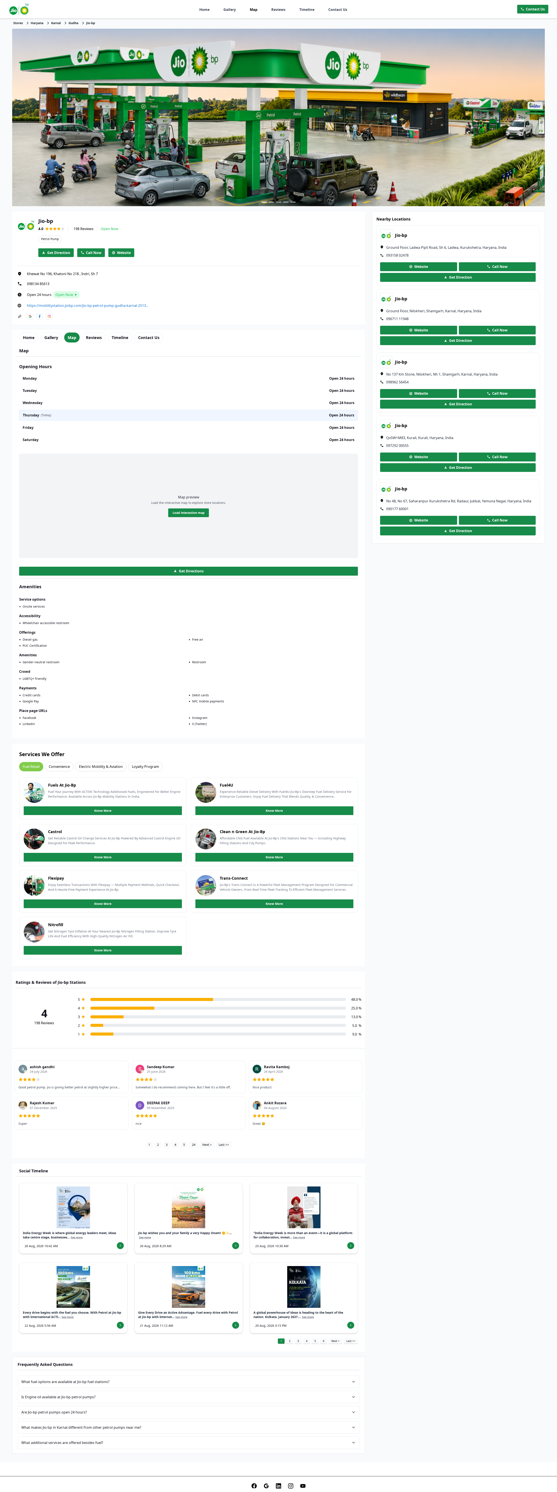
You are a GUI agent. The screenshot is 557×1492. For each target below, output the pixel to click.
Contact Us (337, 9)
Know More (102, 811)
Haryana (37, 23)
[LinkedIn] (278, 1486)
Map (253, 9)
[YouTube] (302, 1486)
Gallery (229, 9)
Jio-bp (90, 23)
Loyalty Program (145, 766)
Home (204, 9)
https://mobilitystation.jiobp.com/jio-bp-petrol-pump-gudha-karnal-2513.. (87, 305)
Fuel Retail (31, 766)
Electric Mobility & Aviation (101, 766)
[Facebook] (254, 1486)
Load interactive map (189, 513)
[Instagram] (290, 1486)
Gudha (73, 23)
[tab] (28, 337)
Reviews (278, 9)
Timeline (306, 9)
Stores (18, 23)
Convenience (59, 766)
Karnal (56, 23)
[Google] (266, 1486)
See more (77, 1237)
